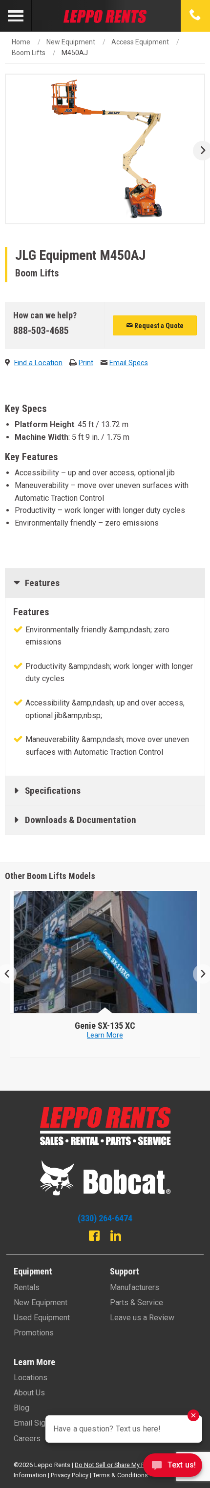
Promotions (34, 1332)
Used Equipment (42, 1317)
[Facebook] (94, 1237)
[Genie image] (105, 952)
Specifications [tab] (53, 790)
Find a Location (38, 363)
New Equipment (70, 42)
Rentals (27, 1287)
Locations (30, 1377)
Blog (21, 1407)
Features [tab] (42, 582)
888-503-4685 (41, 330)
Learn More (105, 1044)
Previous (11, 974)
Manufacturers (134, 1287)
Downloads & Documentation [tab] (80, 819)
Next (199, 151)
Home (21, 42)
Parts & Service (136, 1302)
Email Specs (128, 363)
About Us (29, 1392)
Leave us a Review (142, 1317)
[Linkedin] (116, 1237)
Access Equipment (140, 42)
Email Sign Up (37, 1423)
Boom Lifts (28, 53)
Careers (27, 1438)
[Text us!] (172, 1468)
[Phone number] (195, 15)
